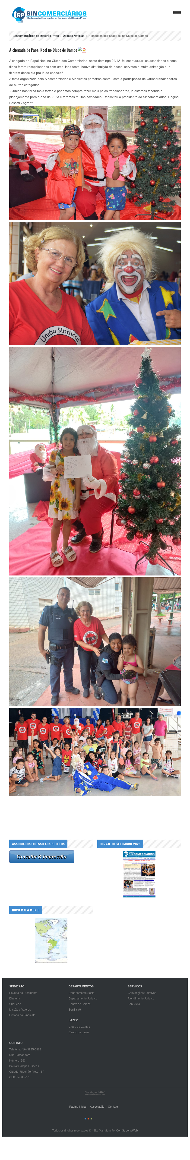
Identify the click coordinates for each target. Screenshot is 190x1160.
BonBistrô (75, 1009)
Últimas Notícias (74, 36)
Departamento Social (82, 993)
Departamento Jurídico (83, 998)
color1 (85, 1118)
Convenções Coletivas (142, 993)
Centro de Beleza (80, 1004)
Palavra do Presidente (23, 993)
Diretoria (14, 998)
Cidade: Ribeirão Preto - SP (26, 1071)
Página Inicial (77, 1106)
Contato (113, 1106)
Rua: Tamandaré (19, 1055)
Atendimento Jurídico (141, 998)
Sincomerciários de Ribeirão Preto (54, 14)
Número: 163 (17, 1060)
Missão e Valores (20, 1009)
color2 (88, 1118)
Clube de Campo (79, 1026)
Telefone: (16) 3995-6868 (25, 1049)
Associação (97, 1106)
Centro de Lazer (79, 1032)
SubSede (15, 1004)
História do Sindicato (22, 1015)
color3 (91, 1118)
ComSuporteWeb (127, 1130)
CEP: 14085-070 (19, 1077)
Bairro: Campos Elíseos (24, 1066)
